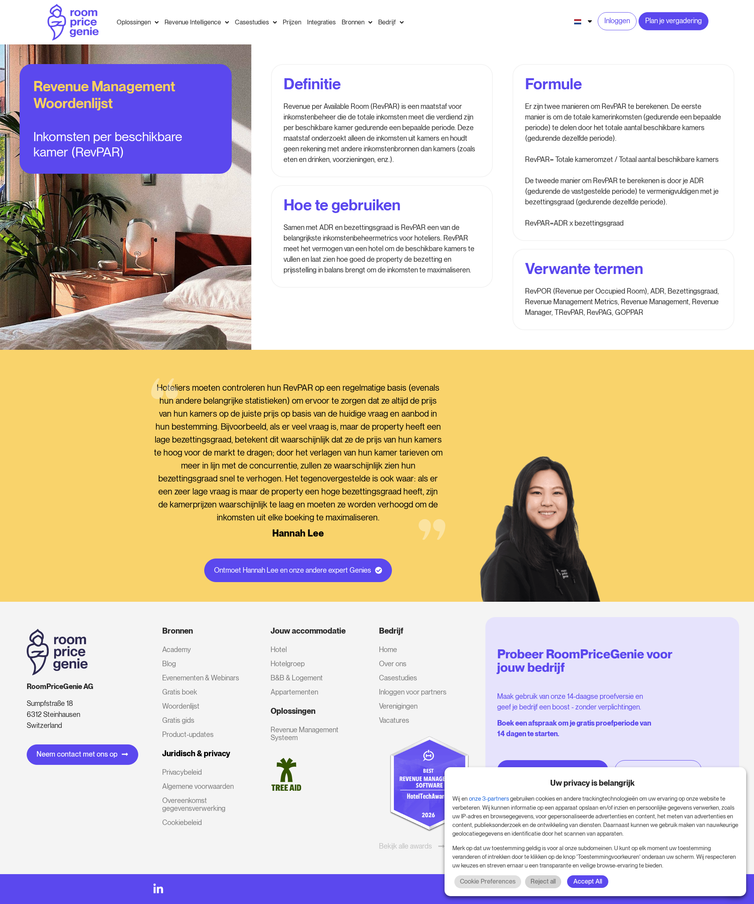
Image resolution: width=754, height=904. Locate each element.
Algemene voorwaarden (198, 786)
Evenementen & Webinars (200, 678)
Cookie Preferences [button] (488, 881)
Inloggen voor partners (413, 692)
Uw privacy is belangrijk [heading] (592, 783)
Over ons (392, 664)
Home (388, 649)
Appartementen (294, 692)
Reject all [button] (543, 881)
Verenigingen (398, 706)
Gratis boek (179, 692)
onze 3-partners (489, 798)
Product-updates (188, 734)
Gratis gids (178, 720)
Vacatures (394, 720)
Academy (176, 649)
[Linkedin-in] (158, 889)
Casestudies (398, 678)
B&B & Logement (297, 678)
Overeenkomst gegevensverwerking (193, 804)
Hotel (279, 649)
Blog (169, 664)
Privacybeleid (182, 772)
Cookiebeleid (182, 822)
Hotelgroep (288, 664)
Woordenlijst (180, 706)
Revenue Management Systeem (305, 734)
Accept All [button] (587, 881)
